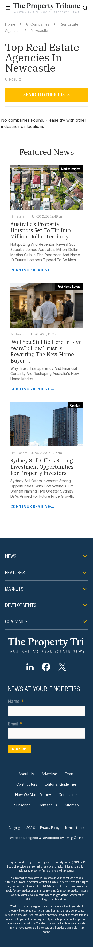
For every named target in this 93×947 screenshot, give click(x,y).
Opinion (75, 405)
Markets (14, 588)
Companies (16, 621)
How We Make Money (33, 794)
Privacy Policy (49, 827)
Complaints (68, 794)
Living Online (74, 837)
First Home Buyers (69, 286)
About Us (26, 773)
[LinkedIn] (30, 667)
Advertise (49, 773)
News (10, 556)
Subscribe (22, 804)
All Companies (37, 23)
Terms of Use (74, 827)
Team (69, 773)
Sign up (19, 749)
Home (10, 23)
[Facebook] (46, 667)
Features (15, 572)
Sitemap (72, 804)
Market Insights (70, 168)
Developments (20, 605)
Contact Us (47, 804)
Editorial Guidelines (61, 783)
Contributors (26, 783)
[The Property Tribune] (46, 645)
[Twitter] (62, 667)
